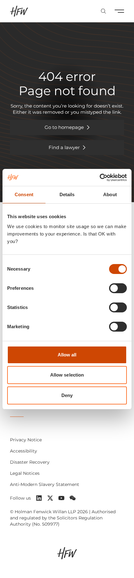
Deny (67, 395)
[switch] (118, 288)
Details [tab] (67, 194)
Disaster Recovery (30, 462)
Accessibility (23, 451)
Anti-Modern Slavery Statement (44, 484)
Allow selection (67, 374)
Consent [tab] (24, 194)
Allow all (67, 354)
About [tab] (110, 194)
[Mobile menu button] (119, 11)
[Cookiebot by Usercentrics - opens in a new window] (99, 178)
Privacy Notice (26, 440)
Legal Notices (25, 473)
